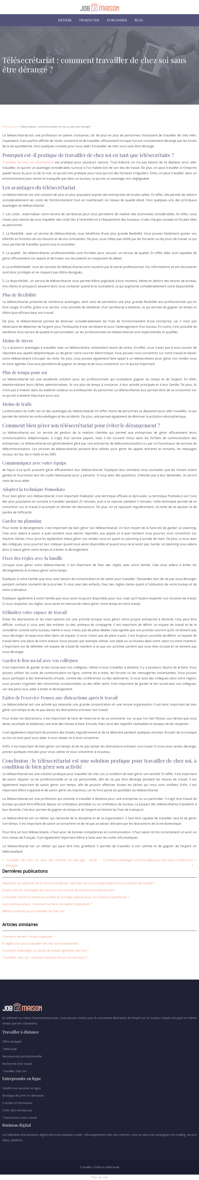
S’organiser (117, 20)
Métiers (65, 20)
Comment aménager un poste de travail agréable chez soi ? (45, 950)
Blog (139, 20)
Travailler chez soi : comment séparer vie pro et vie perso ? (45, 957)
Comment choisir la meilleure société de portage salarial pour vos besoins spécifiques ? (65, 897)
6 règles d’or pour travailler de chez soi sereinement (40, 943)
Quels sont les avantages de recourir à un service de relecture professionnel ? (58, 890)
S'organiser (12, 126)
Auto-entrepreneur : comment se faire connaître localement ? (47, 904)
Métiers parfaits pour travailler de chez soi (33, 911)
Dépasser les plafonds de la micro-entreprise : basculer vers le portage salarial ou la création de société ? (78, 883)
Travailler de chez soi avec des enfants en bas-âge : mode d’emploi (51, 863)
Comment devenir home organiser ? (28, 936)
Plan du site (99, 1177)
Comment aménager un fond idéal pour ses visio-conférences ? (148, 863)
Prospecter (89, 20)
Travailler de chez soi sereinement (28, 162)
